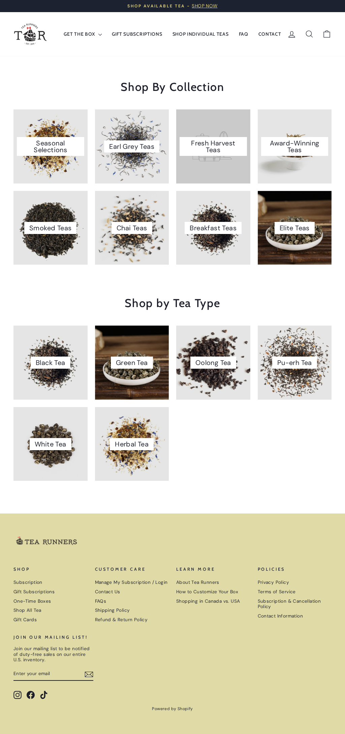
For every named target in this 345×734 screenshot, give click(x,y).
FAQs (100, 601)
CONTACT (269, 34)
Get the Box (80, 34)
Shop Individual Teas (200, 34)
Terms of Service (277, 592)
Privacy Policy (273, 582)
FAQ (243, 34)
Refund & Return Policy (121, 620)
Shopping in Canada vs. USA (208, 601)
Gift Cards (25, 620)
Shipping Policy (112, 610)
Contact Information (280, 616)
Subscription (27, 582)
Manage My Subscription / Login (131, 582)
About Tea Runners (197, 582)
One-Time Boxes (32, 601)
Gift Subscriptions (137, 34)
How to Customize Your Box (207, 592)
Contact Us (107, 592)
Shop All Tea (27, 610)
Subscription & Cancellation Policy (289, 603)
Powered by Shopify (172, 708)
